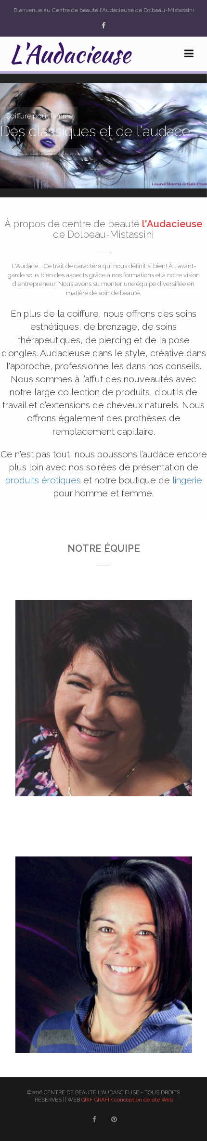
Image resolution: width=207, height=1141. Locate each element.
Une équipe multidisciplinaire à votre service (47, 154)
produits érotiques (43, 480)
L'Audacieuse (70, 54)
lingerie (187, 480)
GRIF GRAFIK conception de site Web (127, 1100)
